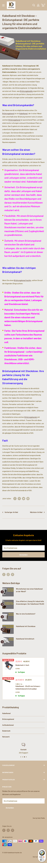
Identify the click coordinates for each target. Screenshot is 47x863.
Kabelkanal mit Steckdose (25, 626)
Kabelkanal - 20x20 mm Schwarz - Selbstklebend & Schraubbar (28, 687)
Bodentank (6, 731)
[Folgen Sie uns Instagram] (8, 574)
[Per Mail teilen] (28, 498)
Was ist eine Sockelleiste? (25, 614)
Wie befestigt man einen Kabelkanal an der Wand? (29, 590)
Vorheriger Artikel (11, 512)
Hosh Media (41, 818)
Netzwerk (6, 737)
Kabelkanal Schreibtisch (25, 639)
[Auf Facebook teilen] (15, 498)
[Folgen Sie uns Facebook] (3, 574)
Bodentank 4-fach (22, 665)
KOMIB (18, 668)
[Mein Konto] (38, 5)
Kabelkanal (23, 113)
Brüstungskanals (30, 417)
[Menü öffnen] (3, 5)
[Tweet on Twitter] (23, 498)
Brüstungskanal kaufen (22, 280)
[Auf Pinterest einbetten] (19, 498)
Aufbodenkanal (8, 725)
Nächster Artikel (36, 512)
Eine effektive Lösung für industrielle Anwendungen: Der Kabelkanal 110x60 (30, 602)
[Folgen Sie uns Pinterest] (12, 574)
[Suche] (34, 5)
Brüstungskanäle (26, 91)
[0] (42, 5)
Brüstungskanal (8, 113)
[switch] (42, 859)
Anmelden (23, 555)
